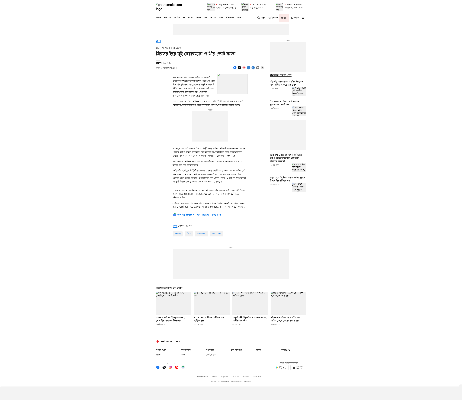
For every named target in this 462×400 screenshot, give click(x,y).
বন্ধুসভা (258, 350)
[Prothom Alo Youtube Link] (178, 367)
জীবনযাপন (230, 18)
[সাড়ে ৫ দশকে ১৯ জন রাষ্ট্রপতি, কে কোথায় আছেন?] (211, 7)
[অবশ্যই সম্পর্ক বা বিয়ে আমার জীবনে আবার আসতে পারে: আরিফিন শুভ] (279, 7)
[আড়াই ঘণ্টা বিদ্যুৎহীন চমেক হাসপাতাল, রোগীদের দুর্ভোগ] (250, 303)
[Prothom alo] (172, 7)
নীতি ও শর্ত (235, 377)
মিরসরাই (178, 233)
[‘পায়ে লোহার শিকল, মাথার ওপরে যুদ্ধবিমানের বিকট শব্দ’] (299, 111)
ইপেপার (158, 355)
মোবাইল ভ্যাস (211, 355)
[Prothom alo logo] (168, 342)
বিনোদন (213, 18)
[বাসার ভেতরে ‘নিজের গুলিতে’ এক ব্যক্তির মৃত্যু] (212, 303)
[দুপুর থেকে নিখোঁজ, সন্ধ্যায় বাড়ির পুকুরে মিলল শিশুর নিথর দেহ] (299, 187)
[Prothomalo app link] (281, 368)
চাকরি (221, 18)
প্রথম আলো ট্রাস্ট (236, 350)
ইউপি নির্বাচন (201, 233)
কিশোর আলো (186, 350)
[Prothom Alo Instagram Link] (171, 367)
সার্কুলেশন (224, 377)
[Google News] (183, 367)
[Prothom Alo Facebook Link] (159, 367)
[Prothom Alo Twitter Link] (165, 367)
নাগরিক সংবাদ (161, 350)
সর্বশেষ (158, 18)
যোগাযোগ (246, 377)
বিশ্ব (184, 18)
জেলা (158, 41)
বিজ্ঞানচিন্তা (210, 350)
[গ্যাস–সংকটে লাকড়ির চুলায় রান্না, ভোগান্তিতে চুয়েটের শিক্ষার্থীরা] (173, 303)
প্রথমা (183, 355)
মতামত (198, 18)
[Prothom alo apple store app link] (298, 368)
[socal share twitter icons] (239, 69)
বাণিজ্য (190, 18)
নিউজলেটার (257, 377)
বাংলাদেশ (167, 18)
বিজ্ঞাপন (214, 377)
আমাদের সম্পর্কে (202, 377)
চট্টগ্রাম (188, 233)
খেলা (206, 18)
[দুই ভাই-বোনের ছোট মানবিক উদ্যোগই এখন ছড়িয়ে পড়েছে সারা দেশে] (299, 91)
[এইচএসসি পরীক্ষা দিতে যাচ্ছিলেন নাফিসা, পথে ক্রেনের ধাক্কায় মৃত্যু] (288, 303)
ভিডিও (239, 18)
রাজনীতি (177, 18)
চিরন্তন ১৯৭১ (285, 350)
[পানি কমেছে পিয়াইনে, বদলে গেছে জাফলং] (245, 7)
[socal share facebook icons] (235, 69)
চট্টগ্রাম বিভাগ (216, 233)
